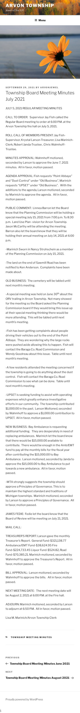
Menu (42, 20)
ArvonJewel (49, 87)
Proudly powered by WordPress (24, 699)
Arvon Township (30, 5)
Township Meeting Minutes (31, 637)
